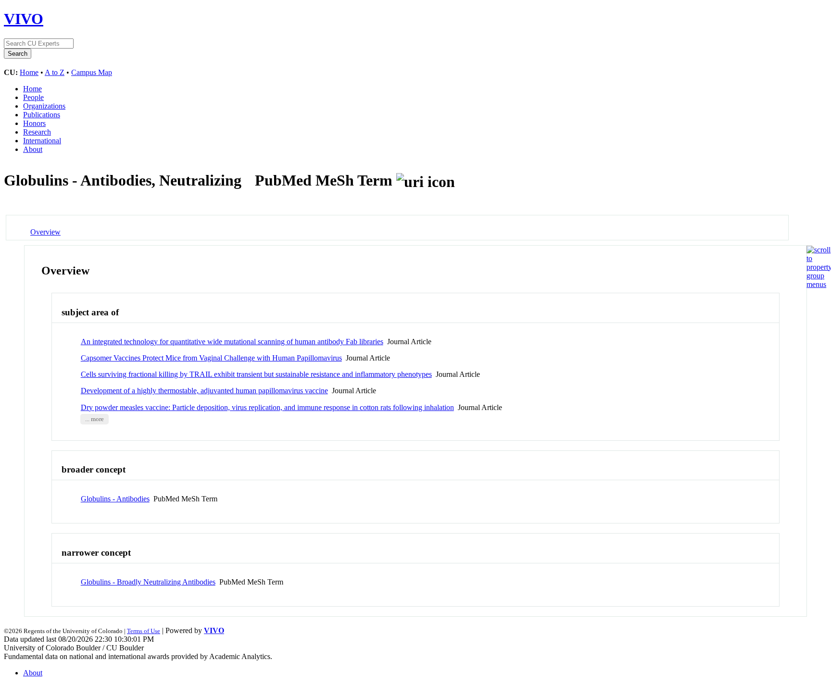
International (42, 141)
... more (94, 419)
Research (37, 132)
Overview (45, 232)
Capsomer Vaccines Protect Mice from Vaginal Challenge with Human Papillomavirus (211, 358)
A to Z (54, 72)
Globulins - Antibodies (115, 499)
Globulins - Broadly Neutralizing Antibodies (148, 582)
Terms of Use (143, 631)
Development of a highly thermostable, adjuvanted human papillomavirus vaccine (204, 390)
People (33, 97)
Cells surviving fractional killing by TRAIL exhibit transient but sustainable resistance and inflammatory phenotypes (256, 374)
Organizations (44, 106)
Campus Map (91, 72)
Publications (41, 115)
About (32, 149)
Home (29, 72)
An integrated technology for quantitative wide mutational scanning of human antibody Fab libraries (232, 341)
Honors (34, 123)
